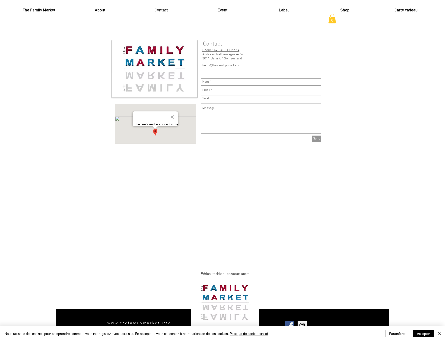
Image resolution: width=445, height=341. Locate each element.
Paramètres (397, 333)
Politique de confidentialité (249, 333)
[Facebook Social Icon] (289, 325)
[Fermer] (439, 333)
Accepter (423, 333)
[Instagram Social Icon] (302, 325)
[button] (332, 18)
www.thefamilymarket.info (139, 323)
